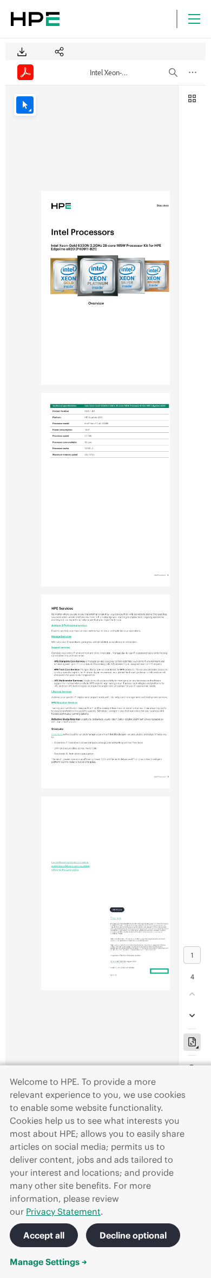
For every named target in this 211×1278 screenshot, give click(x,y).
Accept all (43, 1235)
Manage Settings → (48, 1261)
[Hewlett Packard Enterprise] (35, 19)
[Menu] (194, 19)
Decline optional (133, 1235)
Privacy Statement (63, 1211)
